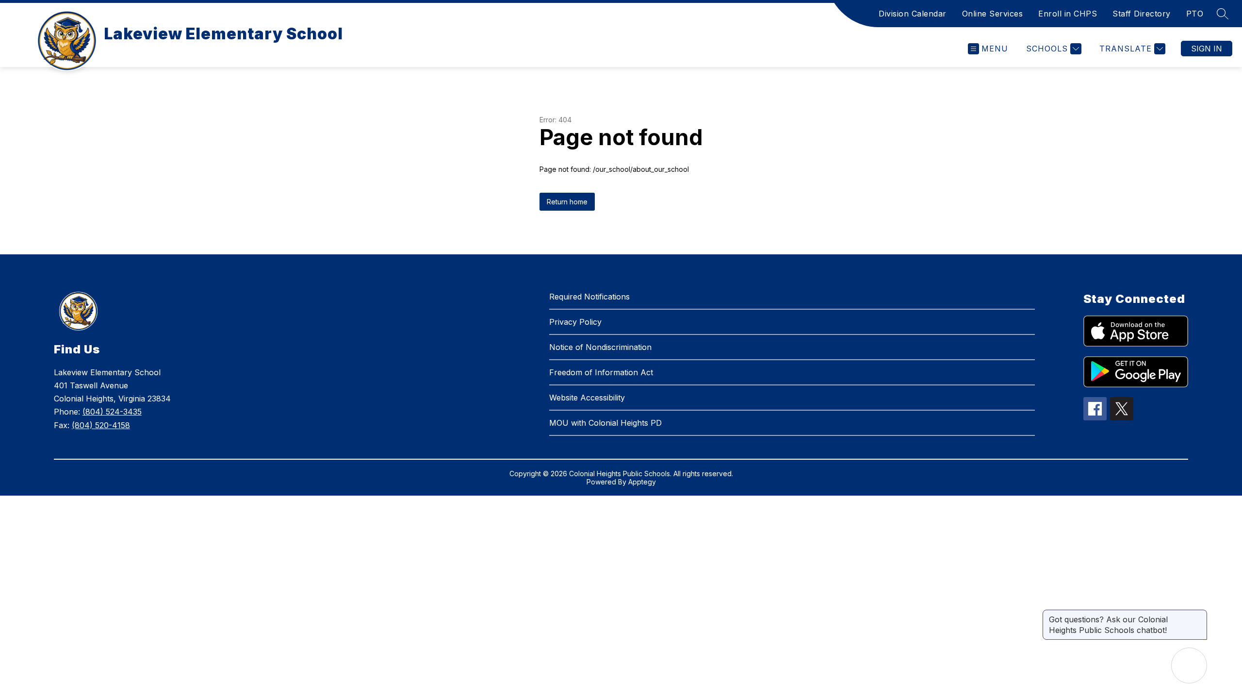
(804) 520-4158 (101, 425)
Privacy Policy (575, 322)
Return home (567, 202)
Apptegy (642, 482)
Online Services (992, 13)
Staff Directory (1141, 13)
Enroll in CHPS (1067, 13)
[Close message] (1199, 614)
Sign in (1206, 48)
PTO (1195, 13)
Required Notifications (589, 296)
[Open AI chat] (1189, 665)
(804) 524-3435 (112, 411)
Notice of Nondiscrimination (600, 347)
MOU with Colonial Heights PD (605, 423)
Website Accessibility (587, 397)
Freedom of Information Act (601, 372)
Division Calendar (913, 13)
